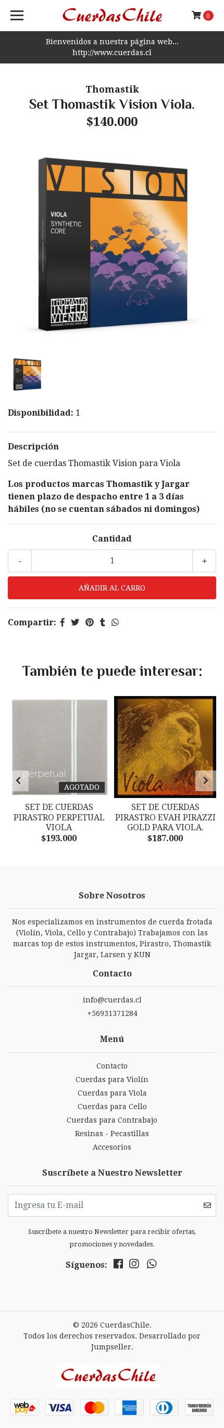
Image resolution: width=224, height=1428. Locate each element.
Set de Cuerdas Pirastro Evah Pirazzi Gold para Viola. (165, 817)
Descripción (33, 447)
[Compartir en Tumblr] (102, 622)
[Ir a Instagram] (134, 1265)
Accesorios (112, 1147)
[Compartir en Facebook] (62, 622)
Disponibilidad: (40, 413)
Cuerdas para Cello (112, 1106)
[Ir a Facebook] (118, 1265)
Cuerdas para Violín (112, 1079)
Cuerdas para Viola (112, 1093)
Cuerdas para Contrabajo (112, 1120)
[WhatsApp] (151, 1265)
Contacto (112, 1066)
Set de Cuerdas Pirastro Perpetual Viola (59, 817)
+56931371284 (112, 1013)
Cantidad (112, 539)
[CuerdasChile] (112, 15)
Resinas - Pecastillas (112, 1133)
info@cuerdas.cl (112, 1000)
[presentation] (18, 780)
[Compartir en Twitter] (75, 622)
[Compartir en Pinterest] (89, 622)
